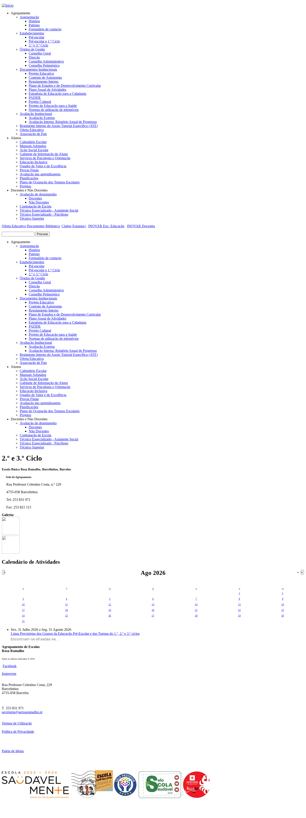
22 (239, 610)
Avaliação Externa (42, 118)
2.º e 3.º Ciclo (38, 45)
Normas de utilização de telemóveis (54, 110)
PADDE (35, 98)
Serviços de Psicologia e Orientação (45, 158)
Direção (34, 57)
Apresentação (29, 17)
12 (109, 604)
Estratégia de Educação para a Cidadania (57, 94)
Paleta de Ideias (13, 751)
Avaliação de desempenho (38, 194)
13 (153, 604)
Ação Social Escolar (34, 150)
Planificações (29, 178)
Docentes (35, 198)
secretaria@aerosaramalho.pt (22, 712)
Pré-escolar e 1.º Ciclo (44, 41)
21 (196, 610)
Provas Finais (29, 170)
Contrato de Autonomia (45, 77)
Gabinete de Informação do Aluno (44, 154)
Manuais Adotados (33, 146)
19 (109, 610)
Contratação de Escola (35, 206)
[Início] (7, 5)
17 (23, 610)
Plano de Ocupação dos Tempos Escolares (50, 182)
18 (66, 610)
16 (282, 604)
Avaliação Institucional (36, 114)
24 (23, 615)
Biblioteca (52, 226)
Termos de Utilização (17, 723)
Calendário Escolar (33, 142)
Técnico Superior (32, 218)
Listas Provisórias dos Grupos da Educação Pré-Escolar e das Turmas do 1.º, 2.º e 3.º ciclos (75, 633)
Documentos (36, 226)
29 (239, 615)
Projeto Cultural (40, 102)
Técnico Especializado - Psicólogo (44, 214)
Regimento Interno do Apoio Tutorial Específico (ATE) (59, 126)
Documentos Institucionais (38, 69)
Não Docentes (39, 202)
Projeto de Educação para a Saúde (53, 106)
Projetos (25, 186)
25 (66, 615)
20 (153, 610)
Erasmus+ (79, 226)
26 (109, 615)
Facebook (10, 666)
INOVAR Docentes (141, 226)
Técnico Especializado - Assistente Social (49, 210)
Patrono (34, 25)
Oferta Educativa (32, 130)
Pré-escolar (36, 37)
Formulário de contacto (45, 29)
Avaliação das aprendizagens (40, 174)
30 (282, 615)
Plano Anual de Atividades (47, 89)
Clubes (66, 226)
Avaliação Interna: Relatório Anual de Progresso (63, 122)
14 (196, 604)
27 (153, 615)
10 (23, 604)
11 (66, 604)
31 (23, 621)
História (34, 21)
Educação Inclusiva (33, 162)
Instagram (9, 674)
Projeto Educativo (41, 73)
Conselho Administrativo (46, 61)
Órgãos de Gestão (32, 49)
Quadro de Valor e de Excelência (43, 166)
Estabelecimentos (32, 33)
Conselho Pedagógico (44, 65)
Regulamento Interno (43, 81)
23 (282, 610)
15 (239, 604)
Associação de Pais (33, 134)
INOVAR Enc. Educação (106, 226)
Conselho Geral (40, 53)
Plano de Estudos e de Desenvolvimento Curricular (65, 85)
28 (196, 615)
